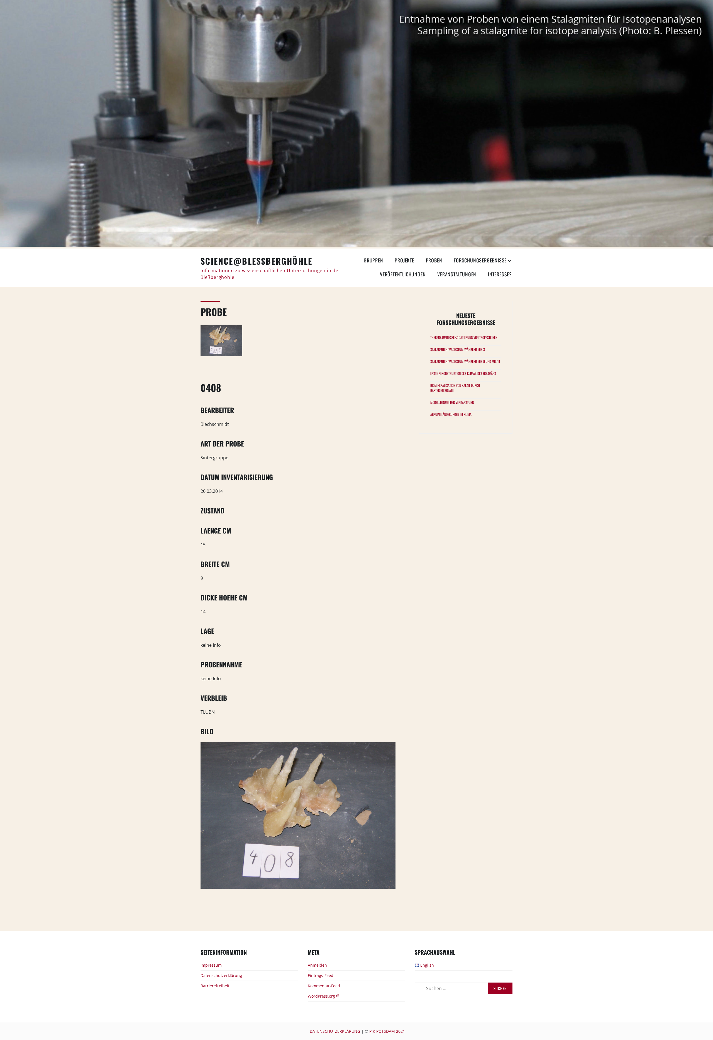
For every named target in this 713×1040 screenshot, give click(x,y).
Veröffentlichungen (403, 274)
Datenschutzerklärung (221, 975)
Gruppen (373, 260)
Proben (434, 260)
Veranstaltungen (456, 274)
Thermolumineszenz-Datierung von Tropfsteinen (463, 337)
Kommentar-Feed (324, 985)
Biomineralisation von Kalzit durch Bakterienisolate (455, 388)
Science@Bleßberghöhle (256, 261)
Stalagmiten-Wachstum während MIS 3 (457, 349)
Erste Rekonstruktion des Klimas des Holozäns (463, 373)
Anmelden (317, 965)
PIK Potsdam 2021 (387, 1031)
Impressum (211, 965)
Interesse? (500, 274)
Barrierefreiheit (215, 985)
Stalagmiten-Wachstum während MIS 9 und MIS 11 (465, 361)
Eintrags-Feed (320, 975)
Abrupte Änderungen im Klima (451, 414)
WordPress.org (321, 996)
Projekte (404, 260)
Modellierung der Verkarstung (452, 402)
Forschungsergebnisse (480, 260)
